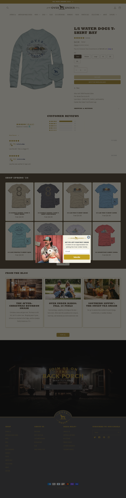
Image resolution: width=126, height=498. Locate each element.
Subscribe (77, 257)
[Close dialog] (88, 237)
